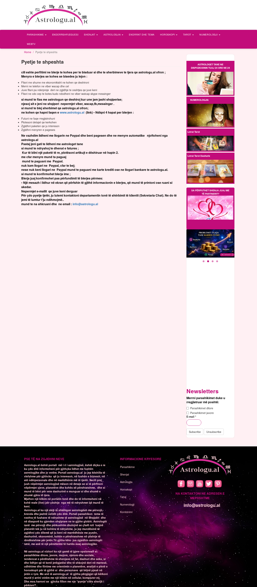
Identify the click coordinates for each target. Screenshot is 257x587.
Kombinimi (126, 512)
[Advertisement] (211, 327)
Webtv (31, 43)
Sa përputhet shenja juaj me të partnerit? (210, 192)
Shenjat (90, 34)
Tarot (187, 34)
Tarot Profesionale (210, 140)
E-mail (191, 416)
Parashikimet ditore (201, 408)
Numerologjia (199, 100)
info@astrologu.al (85, 204)
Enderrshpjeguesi (65, 34)
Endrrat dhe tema (141, 34)
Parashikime (36, 34)
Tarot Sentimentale (210, 146)
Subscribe (195, 432)
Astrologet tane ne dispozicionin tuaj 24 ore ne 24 (210, 66)
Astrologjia (112, 34)
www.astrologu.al (72, 112)
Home (27, 52)
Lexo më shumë (210, 83)
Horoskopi (168, 34)
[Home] (56, 15)
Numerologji (208, 34)
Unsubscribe (213, 432)
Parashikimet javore (202, 413)
